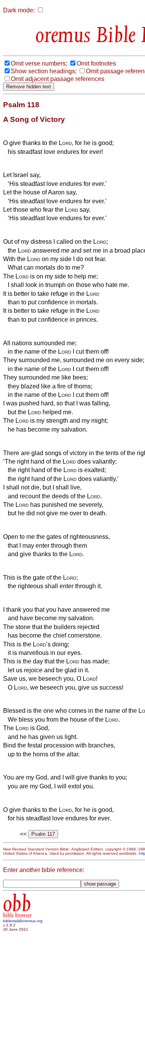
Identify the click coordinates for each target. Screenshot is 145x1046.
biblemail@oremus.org (23, 921)
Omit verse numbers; (39, 63)
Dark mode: (19, 10)
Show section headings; (44, 71)
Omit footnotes (96, 63)
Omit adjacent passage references (57, 79)
